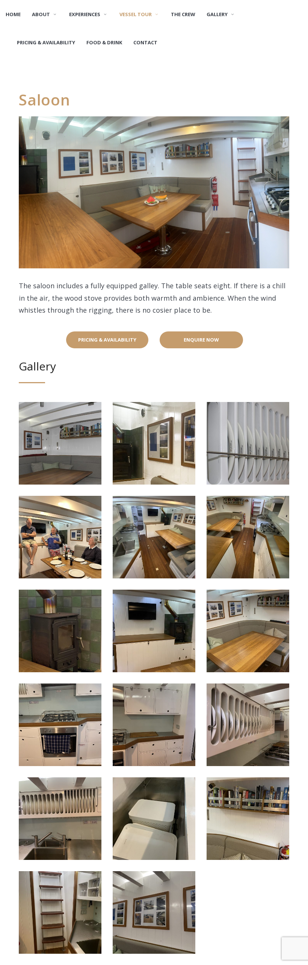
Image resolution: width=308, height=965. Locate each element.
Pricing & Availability (107, 339)
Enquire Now (201, 339)
